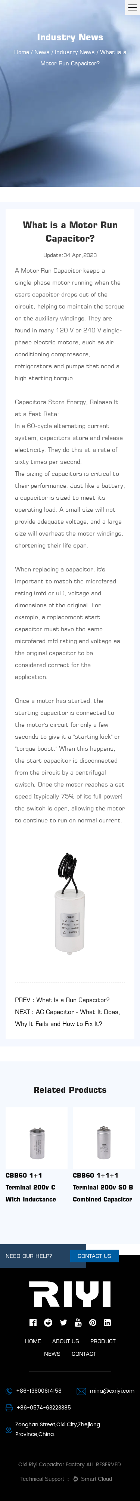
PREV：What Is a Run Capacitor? (62, 1000)
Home (21, 52)
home (33, 1341)
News (42, 52)
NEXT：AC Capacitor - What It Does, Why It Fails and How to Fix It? (67, 1017)
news (52, 1353)
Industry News (75, 52)
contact (84, 1353)
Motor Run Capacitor (51, 270)
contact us (94, 1256)
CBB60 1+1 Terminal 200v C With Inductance (31, 1187)
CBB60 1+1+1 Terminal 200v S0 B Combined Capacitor (103, 1187)
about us (65, 1341)
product (102, 1341)
